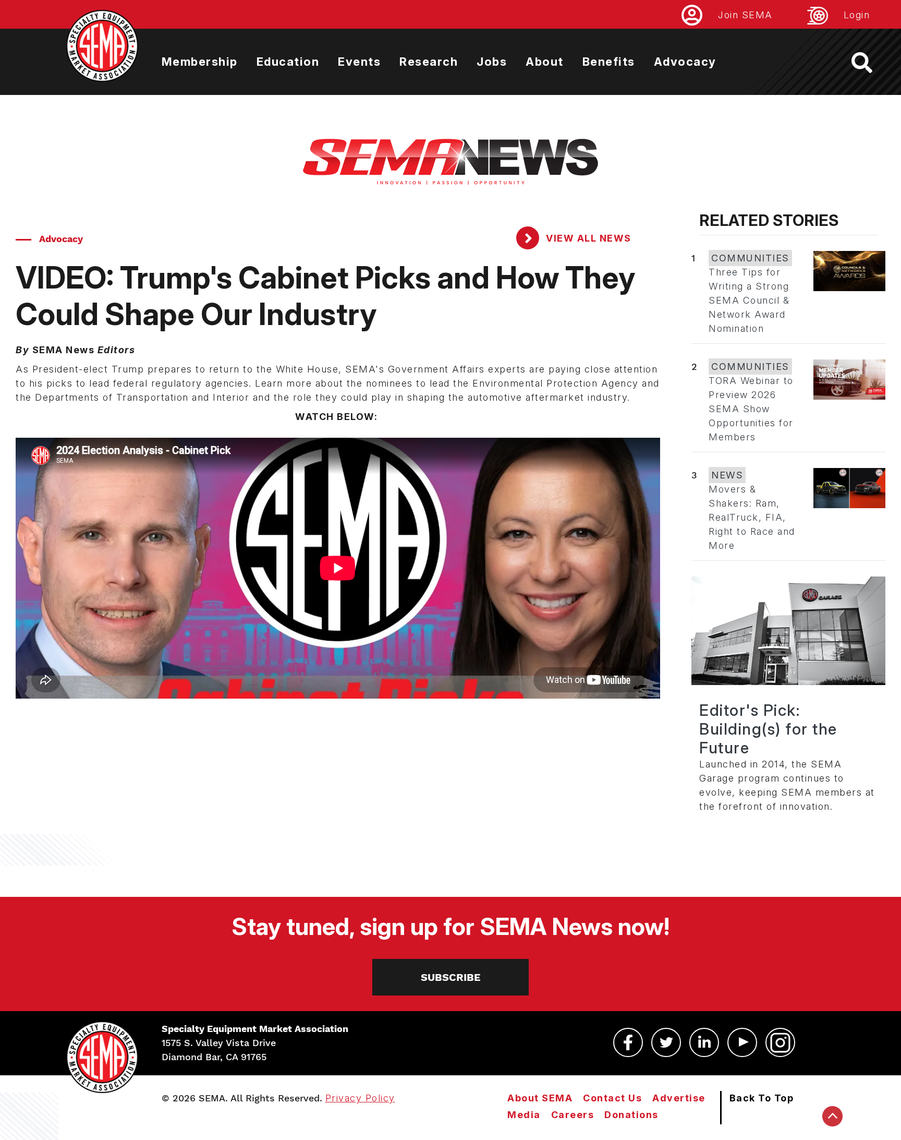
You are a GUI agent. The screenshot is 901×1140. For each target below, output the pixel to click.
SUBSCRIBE (451, 977)
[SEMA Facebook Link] (628, 1042)
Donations (631, 1114)
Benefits (608, 61)
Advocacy (685, 61)
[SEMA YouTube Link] (742, 1042)
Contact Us (612, 1098)
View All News (587, 238)
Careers (572, 1114)
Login (857, 14)
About (545, 61)
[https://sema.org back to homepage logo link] (871, 62)
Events (359, 61)
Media (524, 1114)
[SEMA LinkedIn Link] (704, 1042)
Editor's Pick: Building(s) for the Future (768, 729)
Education (288, 61)
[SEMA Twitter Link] (666, 1042)
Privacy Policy (360, 1098)
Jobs (492, 61)
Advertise (678, 1098)
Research (428, 61)
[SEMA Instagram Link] (780, 1042)
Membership (200, 61)
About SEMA (540, 1098)
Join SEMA (745, 14)
